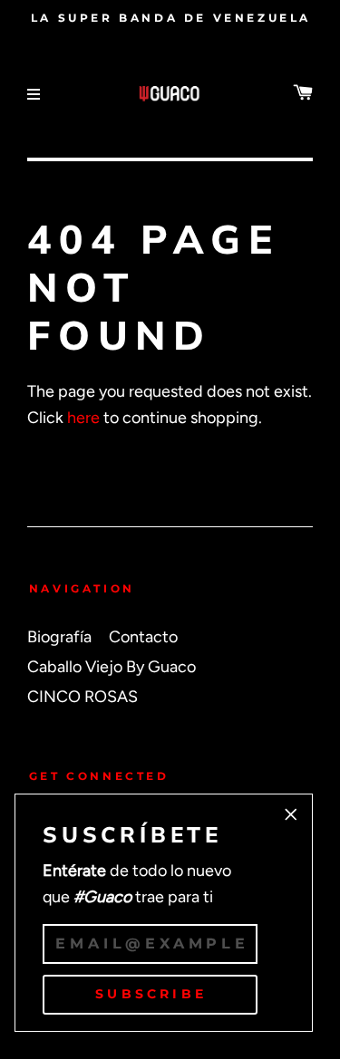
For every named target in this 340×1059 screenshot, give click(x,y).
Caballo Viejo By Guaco (111, 666)
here (83, 417)
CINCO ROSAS (82, 696)
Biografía (59, 636)
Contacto (143, 636)
